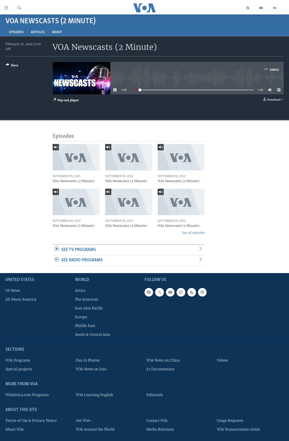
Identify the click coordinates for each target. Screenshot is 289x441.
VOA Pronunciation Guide (238, 429)
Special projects (18, 369)
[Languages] (247, 8)
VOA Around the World (95, 429)
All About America (20, 299)
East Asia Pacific (89, 308)
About (57, 32)
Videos (222, 360)
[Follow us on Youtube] (170, 292)
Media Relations (160, 429)
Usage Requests (230, 420)
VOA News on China (163, 360)
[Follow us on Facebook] (148, 292)
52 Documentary (160, 369)
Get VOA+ (84, 420)
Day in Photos (88, 360)
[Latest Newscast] (275, 8)
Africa (80, 290)
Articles (38, 32)
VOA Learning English (94, 395)
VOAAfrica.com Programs (27, 395)
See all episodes (193, 233)
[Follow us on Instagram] (181, 292)
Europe (81, 317)
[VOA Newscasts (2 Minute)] (76, 157)
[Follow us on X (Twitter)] (159, 292)
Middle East (85, 326)
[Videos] (261, 8)
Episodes (16, 32)
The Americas (86, 299)
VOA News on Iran (91, 369)
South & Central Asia (92, 334)
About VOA (14, 429)
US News (12, 290)
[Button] (12, 66)
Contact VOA (157, 420)
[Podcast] (202, 292)
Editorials (154, 395)
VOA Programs (17, 360)
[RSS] (191, 292)
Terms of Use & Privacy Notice (31, 420)
